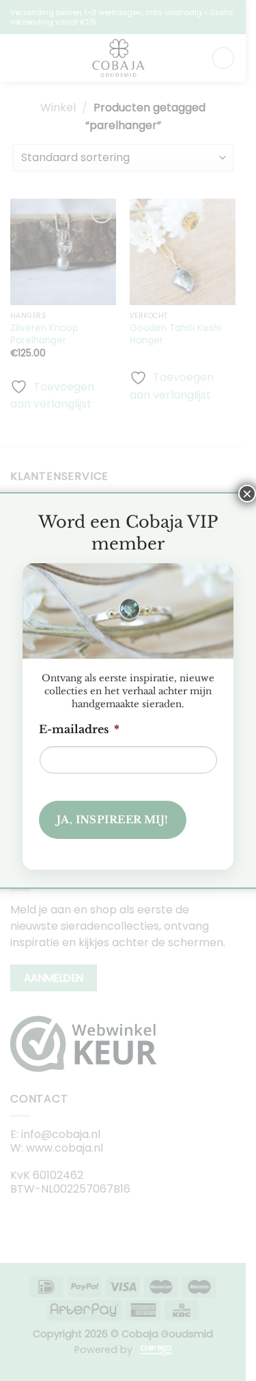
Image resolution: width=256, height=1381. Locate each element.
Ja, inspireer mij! (113, 819)
